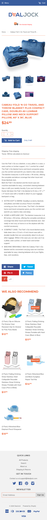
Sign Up (40, 495)
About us (23, 466)
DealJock (17, 506)
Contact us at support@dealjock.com (23, 478)
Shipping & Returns (23, 469)
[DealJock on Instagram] (33, 484)
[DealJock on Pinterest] (26, 484)
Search (23, 463)
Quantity (5, 130)
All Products (23, 460)
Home (4, 32)
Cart (43, 3)
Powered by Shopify (29, 506)
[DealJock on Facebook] (20, 484)
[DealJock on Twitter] (14, 484)
